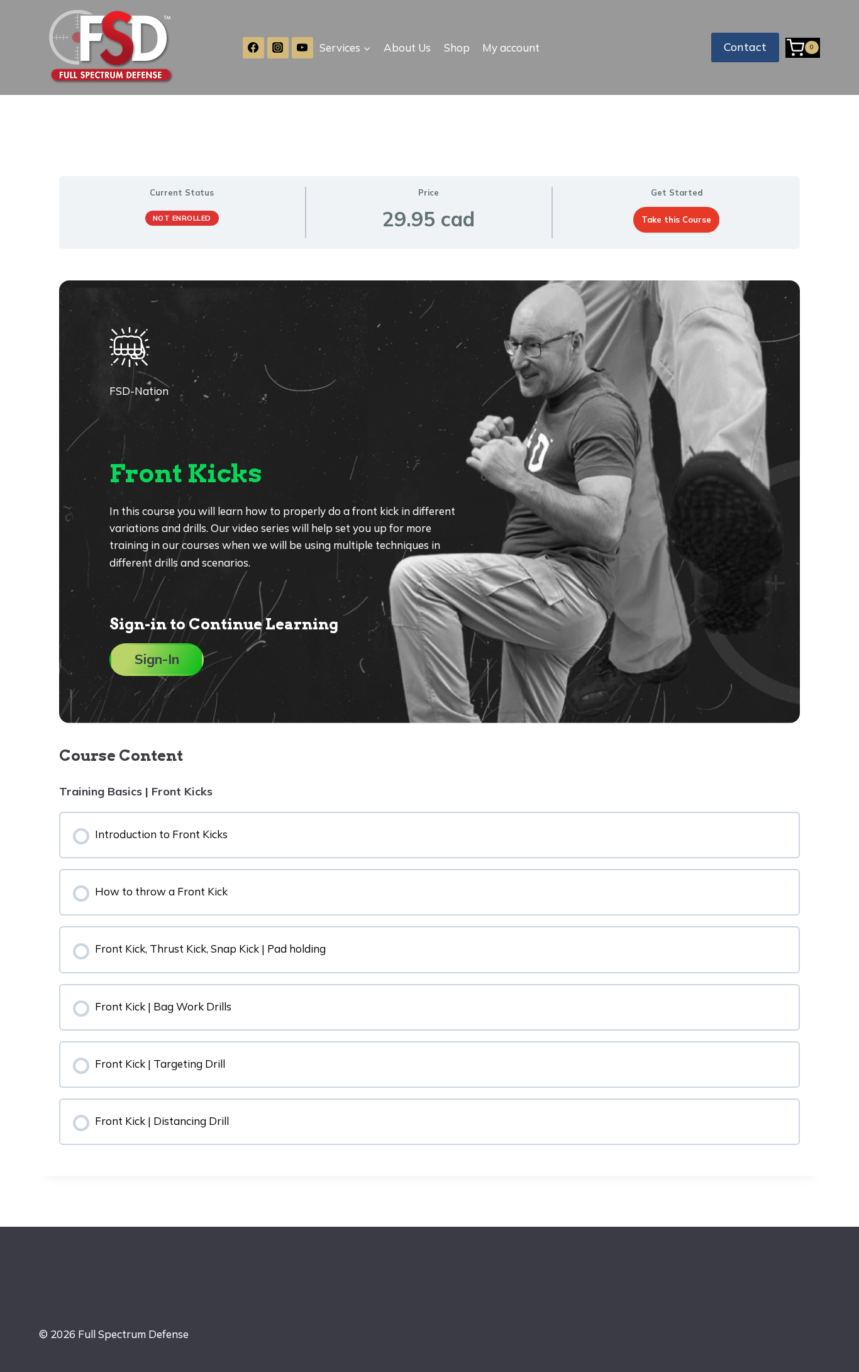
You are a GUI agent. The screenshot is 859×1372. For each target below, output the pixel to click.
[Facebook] (253, 47)
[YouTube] (302, 47)
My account (511, 47)
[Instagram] (278, 47)
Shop (457, 47)
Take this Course (676, 219)
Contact (745, 47)
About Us (407, 47)
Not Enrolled (182, 218)
